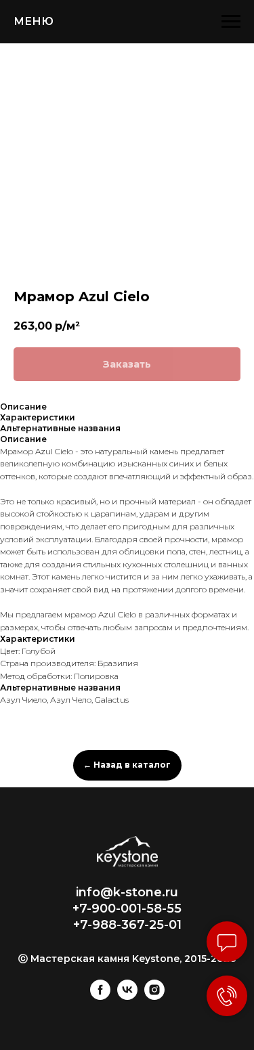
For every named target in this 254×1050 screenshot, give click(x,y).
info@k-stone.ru (127, 892)
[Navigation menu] (230, 21)
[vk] (127, 996)
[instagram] (154, 996)
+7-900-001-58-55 (127, 908)
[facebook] (100, 996)
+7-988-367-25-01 (127, 924)
